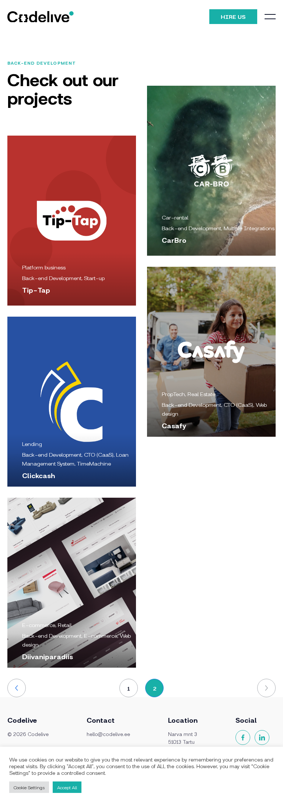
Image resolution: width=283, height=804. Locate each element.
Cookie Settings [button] (29, 787)
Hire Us (233, 16)
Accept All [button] (67, 787)
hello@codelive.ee (108, 734)
